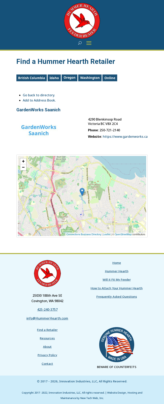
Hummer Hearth (116, 271)
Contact (47, 364)
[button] (82, 192)
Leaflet (106, 234)
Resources (47, 338)
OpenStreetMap (123, 234)
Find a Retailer (47, 330)
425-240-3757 (47, 309)
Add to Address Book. (39, 100)
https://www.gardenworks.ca (125, 136)
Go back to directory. (39, 95)
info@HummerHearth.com (47, 318)
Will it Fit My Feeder (117, 279)
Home (116, 263)
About (47, 347)
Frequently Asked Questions (116, 296)
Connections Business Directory (83, 234)
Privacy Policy (47, 355)
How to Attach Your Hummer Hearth (117, 288)
